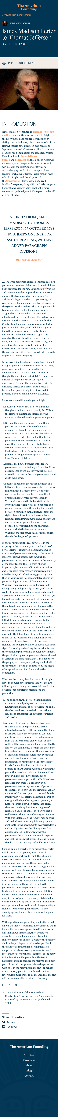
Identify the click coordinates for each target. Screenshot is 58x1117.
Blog (29, 1070)
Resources (29, 1060)
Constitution (13, 180)
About (29, 1065)
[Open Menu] (5, 5)
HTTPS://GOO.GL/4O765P (29, 259)
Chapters (29, 1055)
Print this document (21, 63)
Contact (29, 1075)
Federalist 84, (22, 159)
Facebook (11, 1026)
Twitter (10, 1022)
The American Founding (29, 7)
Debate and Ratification (16, 15)
